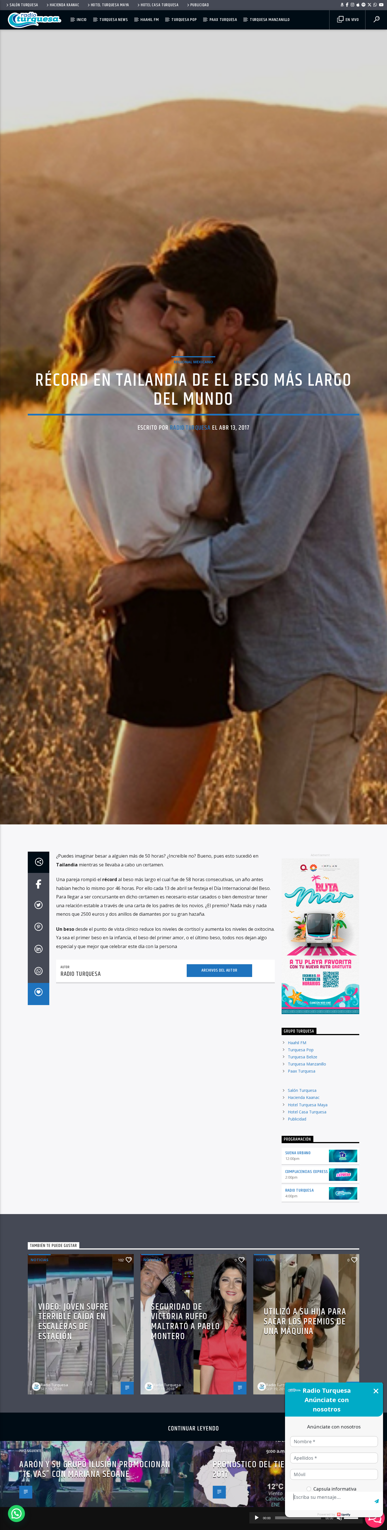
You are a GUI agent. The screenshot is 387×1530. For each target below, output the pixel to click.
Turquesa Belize (302, 1122)
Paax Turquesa (223, 19)
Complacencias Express (306, 1237)
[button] (16, 1513)
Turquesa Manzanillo (270, 19)
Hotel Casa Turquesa (160, 5)
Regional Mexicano (193, 392)
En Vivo (352, 19)
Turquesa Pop (184, 19)
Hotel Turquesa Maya (110, 5)
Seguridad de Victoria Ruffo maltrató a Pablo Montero (185, 1387)
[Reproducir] (257, 1518)
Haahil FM (150, 19)
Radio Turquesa (190, 458)
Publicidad (199, 5)
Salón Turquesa (24, 5)
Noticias (39, 1325)
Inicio (82, 19)
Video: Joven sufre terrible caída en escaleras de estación (73, 1387)
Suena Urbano (298, 1218)
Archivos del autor (219, 1035)
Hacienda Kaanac (64, 5)
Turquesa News (113, 19)
